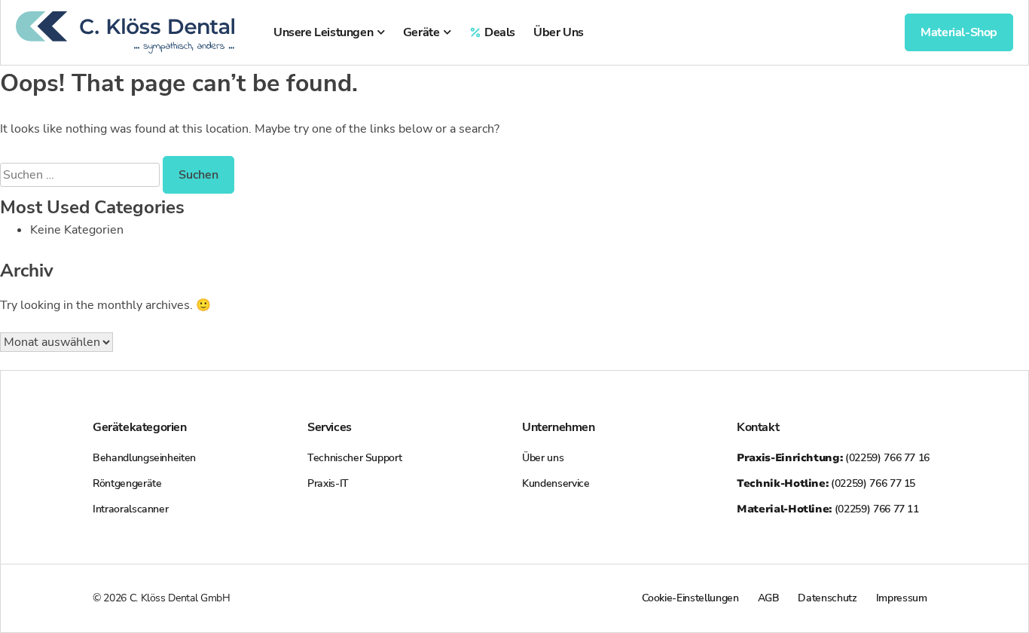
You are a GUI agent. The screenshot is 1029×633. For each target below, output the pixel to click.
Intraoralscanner (130, 509)
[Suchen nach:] (81, 175)
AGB (769, 598)
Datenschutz (827, 598)
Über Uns (558, 32)
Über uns (542, 458)
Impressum (901, 598)
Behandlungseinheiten (144, 458)
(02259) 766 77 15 (826, 483)
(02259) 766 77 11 (828, 509)
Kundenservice (555, 483)
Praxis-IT (328, 483)
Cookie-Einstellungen (690, 598)
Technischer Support (354, 458)
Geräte (421, 32)
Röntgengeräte (127, 483)
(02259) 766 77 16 (833, 458)
